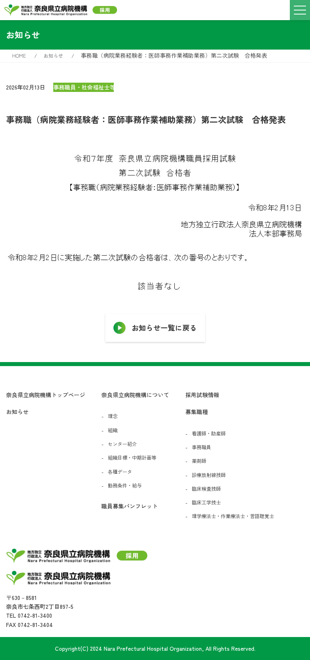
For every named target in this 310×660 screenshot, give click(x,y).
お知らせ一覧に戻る (164, 328)
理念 (112, 416)
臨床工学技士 (206, 502)
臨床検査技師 (206, 488)
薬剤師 (199, 460)
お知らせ (17, 412)
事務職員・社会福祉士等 (83, 87)
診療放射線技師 (209, 475)
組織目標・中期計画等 (132, 457)
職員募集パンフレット (129, 506)
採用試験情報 (202, 395)
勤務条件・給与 (125, 485)
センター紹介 (122, 444)
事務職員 (201, 447)
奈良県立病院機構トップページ (45, 395)
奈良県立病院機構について (135, 395)
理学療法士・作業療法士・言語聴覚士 (233, 516)
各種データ (120, 471)
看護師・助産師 (209, 433)
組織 (112, 430)
